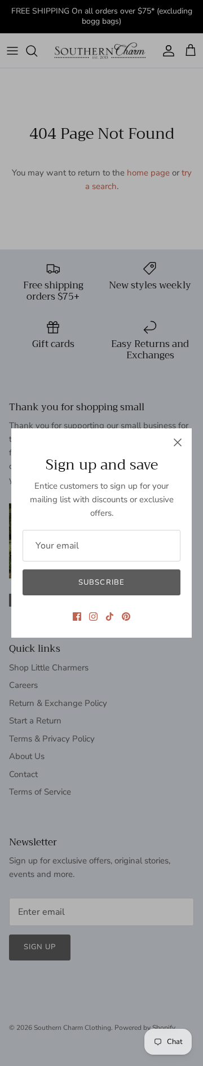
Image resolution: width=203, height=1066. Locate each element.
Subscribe (101, 582)
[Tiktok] (109, 616)
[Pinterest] (126, 616)
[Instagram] (93, 616)
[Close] (177, 442)
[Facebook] (77, 616)
